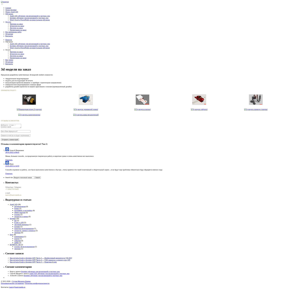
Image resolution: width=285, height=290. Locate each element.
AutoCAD (13, 204)
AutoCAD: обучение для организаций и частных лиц (30, 16)
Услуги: (8, 22)
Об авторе (9, 34)
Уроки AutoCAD (11, 12)
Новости (8, 40)
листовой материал (21, 225)
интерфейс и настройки (23, 210)
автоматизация (19, 206)
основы (17, 214)
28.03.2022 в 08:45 (12, 152)
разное (16, 239)
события (17, 241)
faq (15, 220)
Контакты (9, 36)
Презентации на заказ (18, 30)
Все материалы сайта (13, 32)
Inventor (13, 218)
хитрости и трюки (21, 216)
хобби (16, 243)
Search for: (9, 177)
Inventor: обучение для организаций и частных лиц (29, 18)
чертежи (17, 233)
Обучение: (9, 14)
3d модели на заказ (17, 26)
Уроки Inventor (10, 10)
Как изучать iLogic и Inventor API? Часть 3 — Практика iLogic (33, 262)
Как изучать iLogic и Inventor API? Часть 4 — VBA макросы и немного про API (40, 260)
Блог (11, 235)
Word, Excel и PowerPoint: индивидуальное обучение (30, 20)
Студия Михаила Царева (21, 281)
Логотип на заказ (16, 28)
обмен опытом (19, 212)
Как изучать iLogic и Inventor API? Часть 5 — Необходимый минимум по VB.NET (41, 258)
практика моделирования (24, 229)
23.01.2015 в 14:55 (12, 166)
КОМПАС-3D (15, 245)
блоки (16, 208)
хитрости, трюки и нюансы (24, 231)
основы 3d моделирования (24, 247)
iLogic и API (19, 222)
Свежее (8, 8)
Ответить (8, 160)
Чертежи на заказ (16, 24)
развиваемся (19, 237)
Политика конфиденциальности (37, 283)
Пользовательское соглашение (12, 283)
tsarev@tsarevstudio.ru (17, 287)
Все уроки (9, 60)
